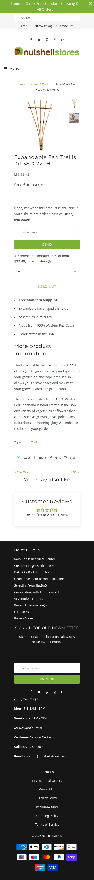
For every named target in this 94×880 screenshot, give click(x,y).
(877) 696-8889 (32, 747)
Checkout (64, 26)
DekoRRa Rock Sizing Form (33, 572)
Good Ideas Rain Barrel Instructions (40, 579)
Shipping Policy (47, 816)
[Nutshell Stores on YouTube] (39, 40)
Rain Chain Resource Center (34, 559)
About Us (47, 772)
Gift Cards (21, 612)
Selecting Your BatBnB (30, 585)
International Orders (47, 780)
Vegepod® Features (28, 599)
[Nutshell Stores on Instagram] (55, 40)
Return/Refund (47, 807)
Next (74, 471)
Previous (22, 471)
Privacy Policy (47, 798)
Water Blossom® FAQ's (31, 605)
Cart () (45, 26)
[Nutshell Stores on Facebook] (31, 40)
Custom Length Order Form (34, 566)
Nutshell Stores (52, 836)
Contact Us (47, 789)
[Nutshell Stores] (47, 53)
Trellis (35, 442)
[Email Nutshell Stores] (63, 40)
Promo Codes (23, 618)
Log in (26, 26)
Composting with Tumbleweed (36, 592)
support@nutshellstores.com (45, 756)
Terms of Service (47, 824)
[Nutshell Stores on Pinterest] (47, 40)
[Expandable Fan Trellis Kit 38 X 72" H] (40, 124)
